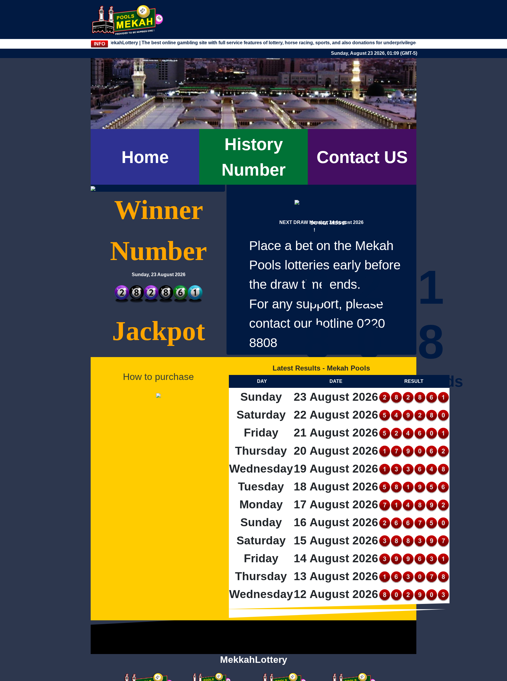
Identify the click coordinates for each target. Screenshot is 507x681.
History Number (254, 157)
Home (145, 157)
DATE (335, 381)
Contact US (362, 157)
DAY (262, 381)
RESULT (413, 381)
